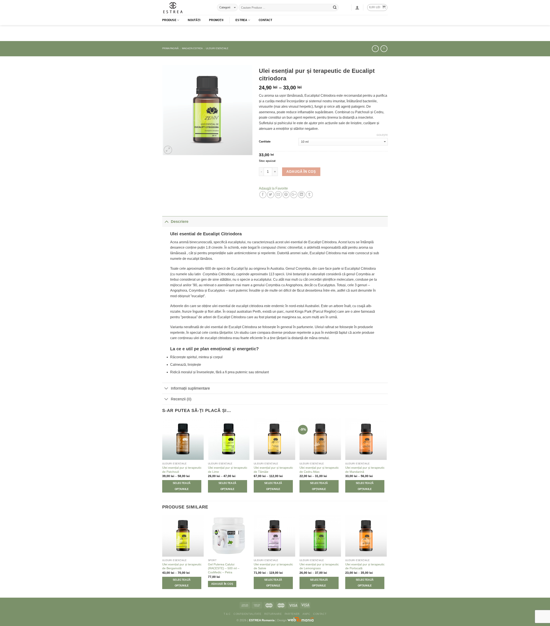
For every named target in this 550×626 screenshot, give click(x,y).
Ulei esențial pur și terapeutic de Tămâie (273, 469)
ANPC (306, 613)
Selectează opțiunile (182, 486)
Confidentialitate (247, 613)
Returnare (273, 613)
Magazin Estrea (192, 48)
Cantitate (264, 141)
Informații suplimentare (190, 388)
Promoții (216, 20)
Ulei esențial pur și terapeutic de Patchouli (182, 469)
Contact (265, 20)
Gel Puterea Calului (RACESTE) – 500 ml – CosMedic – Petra (223, 568)
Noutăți (194, 20)
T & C (227, 613)
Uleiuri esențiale (217, 48)
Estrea (241, 20)
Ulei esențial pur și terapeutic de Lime (227, 469)
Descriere (179, 221)
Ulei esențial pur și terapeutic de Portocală (365, 566)
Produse (169, 20)
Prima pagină (170, 48)
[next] (386, 459)
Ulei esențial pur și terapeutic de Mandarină (365, 469)
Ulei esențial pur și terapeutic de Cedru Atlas (319, 469)
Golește (382, 135)
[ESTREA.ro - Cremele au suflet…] (186, 7)
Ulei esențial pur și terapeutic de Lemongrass (319, 566)
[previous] (162, 459)
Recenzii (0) (181, 399)
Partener (292, 613)
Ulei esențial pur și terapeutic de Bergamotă (182, 566)
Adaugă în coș (301, 171)
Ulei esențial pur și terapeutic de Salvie (273, 566)
